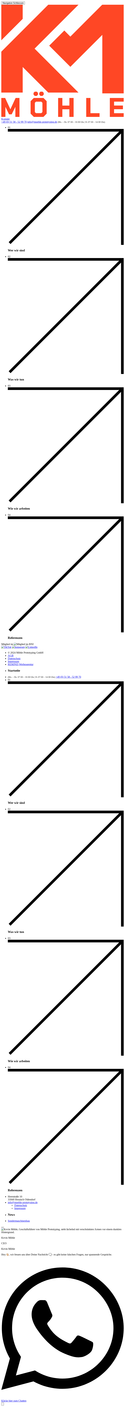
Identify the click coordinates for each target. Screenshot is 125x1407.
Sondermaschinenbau (19, 1220)
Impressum (13, 661)
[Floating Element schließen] (2, 1227)
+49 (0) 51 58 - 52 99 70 (14, 121)
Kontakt (5, 119)
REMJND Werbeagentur (20, 664)
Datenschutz (14, 658)
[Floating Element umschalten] (2, 1404)
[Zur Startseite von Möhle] (62, 116)
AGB (11, 655)
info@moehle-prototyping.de (42, 121)
